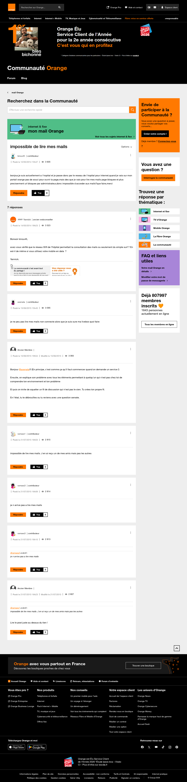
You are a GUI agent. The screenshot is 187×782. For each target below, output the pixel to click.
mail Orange (18, 92)
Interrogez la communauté (158, 177)
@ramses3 (15, 553)
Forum (11, 78)
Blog (24, 78)
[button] (130, 155)
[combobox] (68, 109)
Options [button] (125, 146)
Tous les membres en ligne (159, 324)
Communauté (37, 67)
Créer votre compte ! (155, 133)
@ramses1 (15, 608)
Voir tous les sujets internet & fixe (113, 136)
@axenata (24, 369)
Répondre (18, 192)
